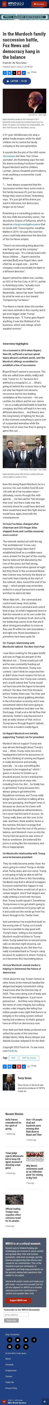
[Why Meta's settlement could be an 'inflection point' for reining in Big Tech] (35, 1157)
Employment (10, 1371)
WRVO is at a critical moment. (23, 1243)
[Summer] (24, 17)
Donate (40, 4)
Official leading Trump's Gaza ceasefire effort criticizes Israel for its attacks (13, 1214)
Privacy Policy (11, 1388)
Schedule (9, 1365)
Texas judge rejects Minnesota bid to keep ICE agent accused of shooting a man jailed (14, 1160)
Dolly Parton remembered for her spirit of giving (13, 1124)
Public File (9, 1382)
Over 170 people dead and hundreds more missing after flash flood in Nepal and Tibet (34, 1127)
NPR (13, 1058)
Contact (8, 1376)
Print (33, 72)
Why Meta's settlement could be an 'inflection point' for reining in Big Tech (34, 1171)
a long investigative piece (26, 224)
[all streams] (45, 1401)
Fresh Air (12, 1050)
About (8, 1359)
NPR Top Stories (29, 1058)
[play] (4, 1401)
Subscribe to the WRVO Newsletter (22, 1310)
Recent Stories (14, 1114)
